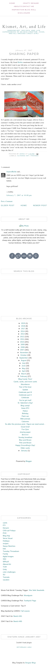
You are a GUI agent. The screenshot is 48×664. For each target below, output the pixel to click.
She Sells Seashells (36, 590)
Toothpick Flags (30, 601)
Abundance (25, 384)
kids (4, 549)
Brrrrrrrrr (25, 435)
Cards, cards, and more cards (25, 382)
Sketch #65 (17, 621)
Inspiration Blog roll (24, 10)
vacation (6, 580)
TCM (5, 567)
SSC (4, 559)
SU (4, 575)
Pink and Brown (25, 443)
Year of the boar (25, 387)
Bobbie (20, 62)
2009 (23, 344)
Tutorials (6, 577)
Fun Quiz (25, 429)
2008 (23, 347)
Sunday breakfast (25, 437)
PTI (4, 525)
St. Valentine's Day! (25, 403)
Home (12, 3)
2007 (22, 350)
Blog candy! (25, 406)
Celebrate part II (25, 395)
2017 (23, 329)
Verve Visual (7, 538)
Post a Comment (6, 201)
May (23, 368)
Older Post (8, 205)
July (23, 363)
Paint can (25, 416)
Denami (6, 528)
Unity (5, 569)
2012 (22, 337)
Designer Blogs (30, 662)
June (23, 366)
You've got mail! (25, 400)
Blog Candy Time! (25, 379)
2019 (23, 323)
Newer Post (40, 205)
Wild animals (25, 419)
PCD (4, 533)
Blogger (29, 461)
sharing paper (25, 432)
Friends (35, 156)
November (24, 352)
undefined (29, 647)
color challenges (9, 572)
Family (5, 554)
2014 (23, 331)
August (23, 360)
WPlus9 (6, 562)
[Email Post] (37, 154)
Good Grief (25, 427)
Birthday (25, 413)
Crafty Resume (31, 3)
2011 (22, 339)
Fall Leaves (25, 611)
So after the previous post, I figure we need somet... (25, 424)
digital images (8, 556)
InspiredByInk (11, 171)
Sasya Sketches (9, 546)
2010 (22, 342)
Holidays (6, 541)
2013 (23, 334)
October (23, 355)
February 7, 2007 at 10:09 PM (19, 195)
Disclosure (24, 13)
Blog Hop (6, 536)
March (23, 374)
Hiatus (25, 411)
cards (5, 523)
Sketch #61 (17, 616)
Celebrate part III (25, 392)
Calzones (25, 421)
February (23, 376)
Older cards (25, 448)
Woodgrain (28, 595)
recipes (5, 543)
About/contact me (24, 6)
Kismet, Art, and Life (24, 26)
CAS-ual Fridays (9, 530)
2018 (23, 326)
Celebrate (25, 397)
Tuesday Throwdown (11, 551)
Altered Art (23, 156)
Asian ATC (25, 408)
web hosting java (21, 647)
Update (25, 390)
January (24, 451)
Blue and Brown (25, 440)
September (23, 358)
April (23, 371)
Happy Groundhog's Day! (25, 445)
